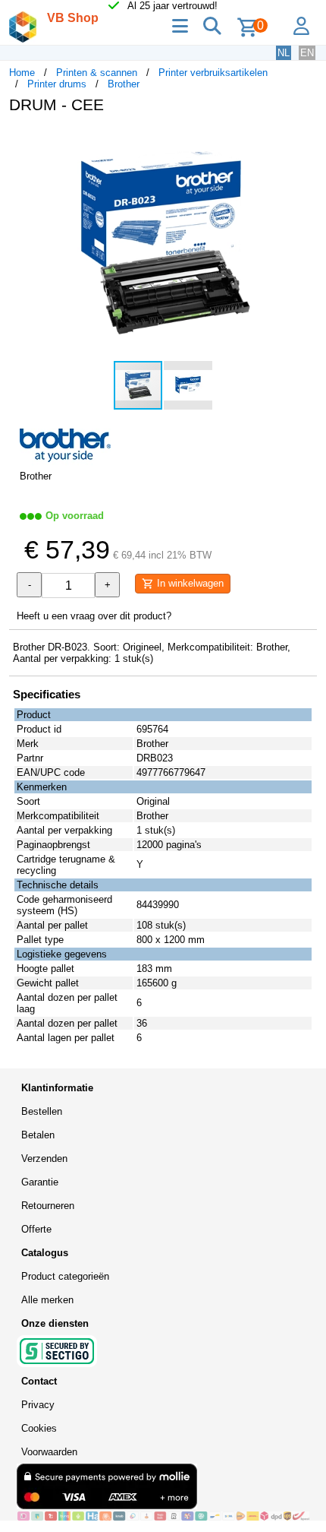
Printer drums (56, 84)
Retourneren (47, 1205)
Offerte (36, 1229)
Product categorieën (65, 1276)
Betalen (38, 1135)
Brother (123, 84)
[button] (303, 141)
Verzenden (44, 1158)
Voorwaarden (49, 1452)
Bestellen (41, 1111)
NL (283, 53)
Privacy (38, 1404)
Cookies (39, 1428)
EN (307, 53)
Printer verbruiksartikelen (213, 72)
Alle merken (47, 1300)
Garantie (39, 1182)
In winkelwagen (189, 583)
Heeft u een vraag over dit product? (94, 616)
